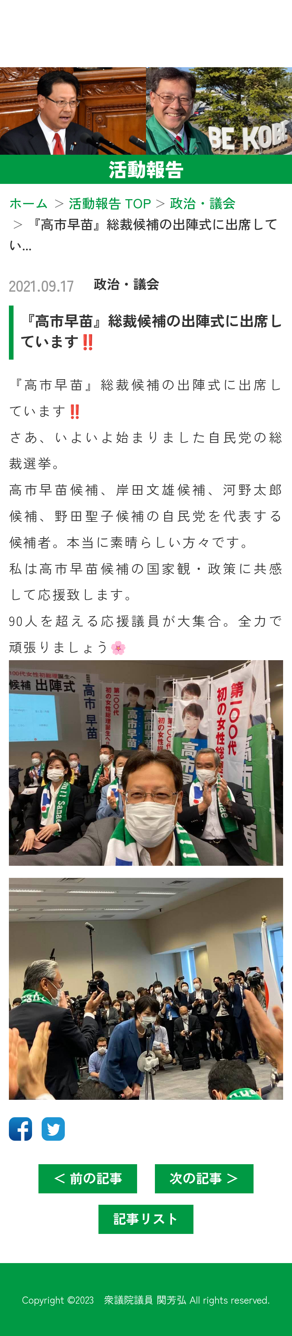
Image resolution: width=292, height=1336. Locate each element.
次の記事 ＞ (204, 1177)
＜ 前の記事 (87, 1177)
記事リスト (146, 1218)
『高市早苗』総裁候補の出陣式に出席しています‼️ (151, 330)
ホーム (28, 202)
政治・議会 (127, 283)
